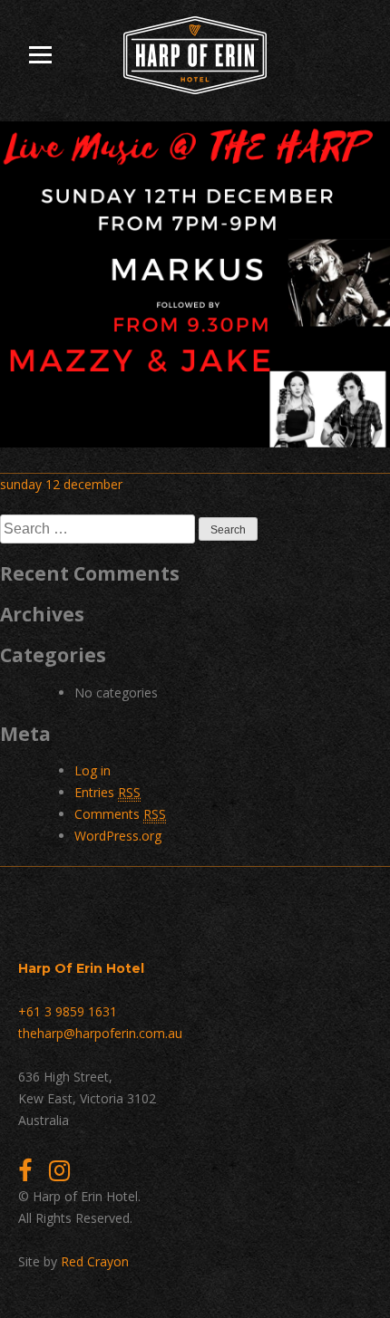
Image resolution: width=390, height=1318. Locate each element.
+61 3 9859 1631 (67, 1011)
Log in (92, 770)
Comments (120, 814)
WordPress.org (117, 835)
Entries (107, 792)
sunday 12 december (61, 484)
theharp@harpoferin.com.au (100, 1033)
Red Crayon (95, 1261)
